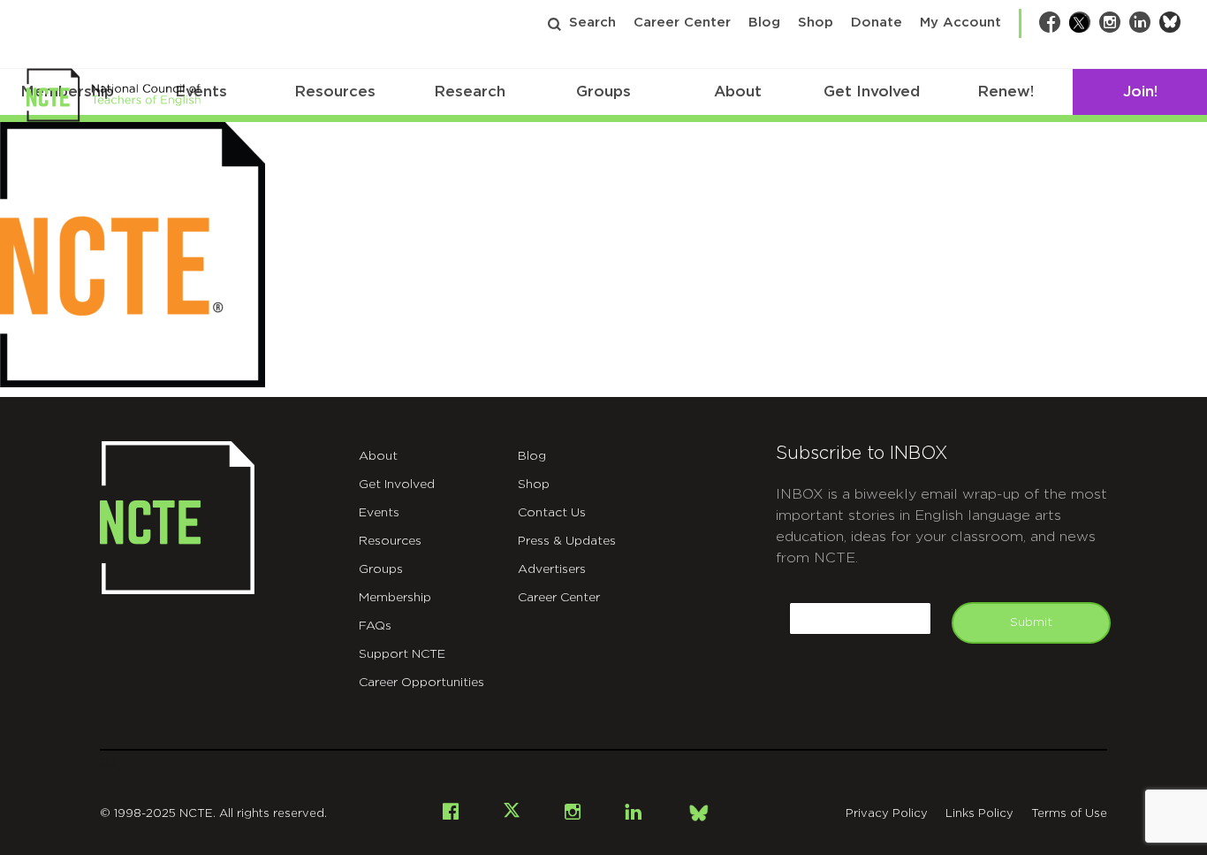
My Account (960, 22)
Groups (603, 91)
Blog (764, 22)
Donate (876, 22)
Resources (335, 91)
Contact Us (552, 513)
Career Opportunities (421, 682)
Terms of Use (1069, 814)
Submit (1031, 622)
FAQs (375, 626)
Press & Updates (567, 541)
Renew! (1005, 91)
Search (592, 22)
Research (469, 91)
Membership (395, 598)
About (738, 91)
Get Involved (872, 91)
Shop (815, 22)
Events (379, 513)
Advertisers (552, 569)
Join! (1140, 91)
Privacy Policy (887, 814)
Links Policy (979, 814)
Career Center (682, 22)
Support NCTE (402, 654)
